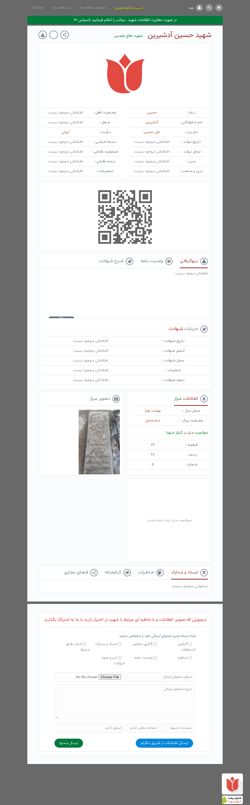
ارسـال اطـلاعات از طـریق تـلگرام (164, 743)
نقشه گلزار (37, 7)
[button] (209, 7)
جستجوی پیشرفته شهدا (93, 7)
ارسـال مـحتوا (68, 743)
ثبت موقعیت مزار (61, 7)
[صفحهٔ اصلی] (219, 7)
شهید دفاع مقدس (128, 36)
